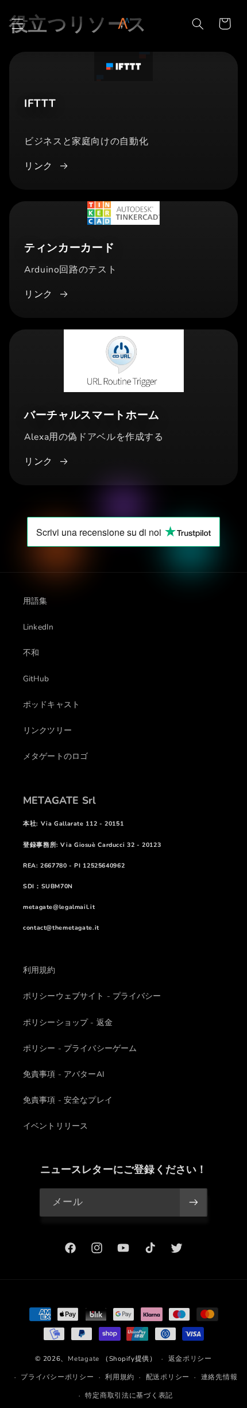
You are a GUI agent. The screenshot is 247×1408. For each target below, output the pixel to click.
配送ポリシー (168, 1377)
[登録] (193, 1202)
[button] (17, 23)
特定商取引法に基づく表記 (129, 1395)
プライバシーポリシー (57, 1377)
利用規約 (119, 1377)
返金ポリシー (190, 1358)
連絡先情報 (219, 1377)
